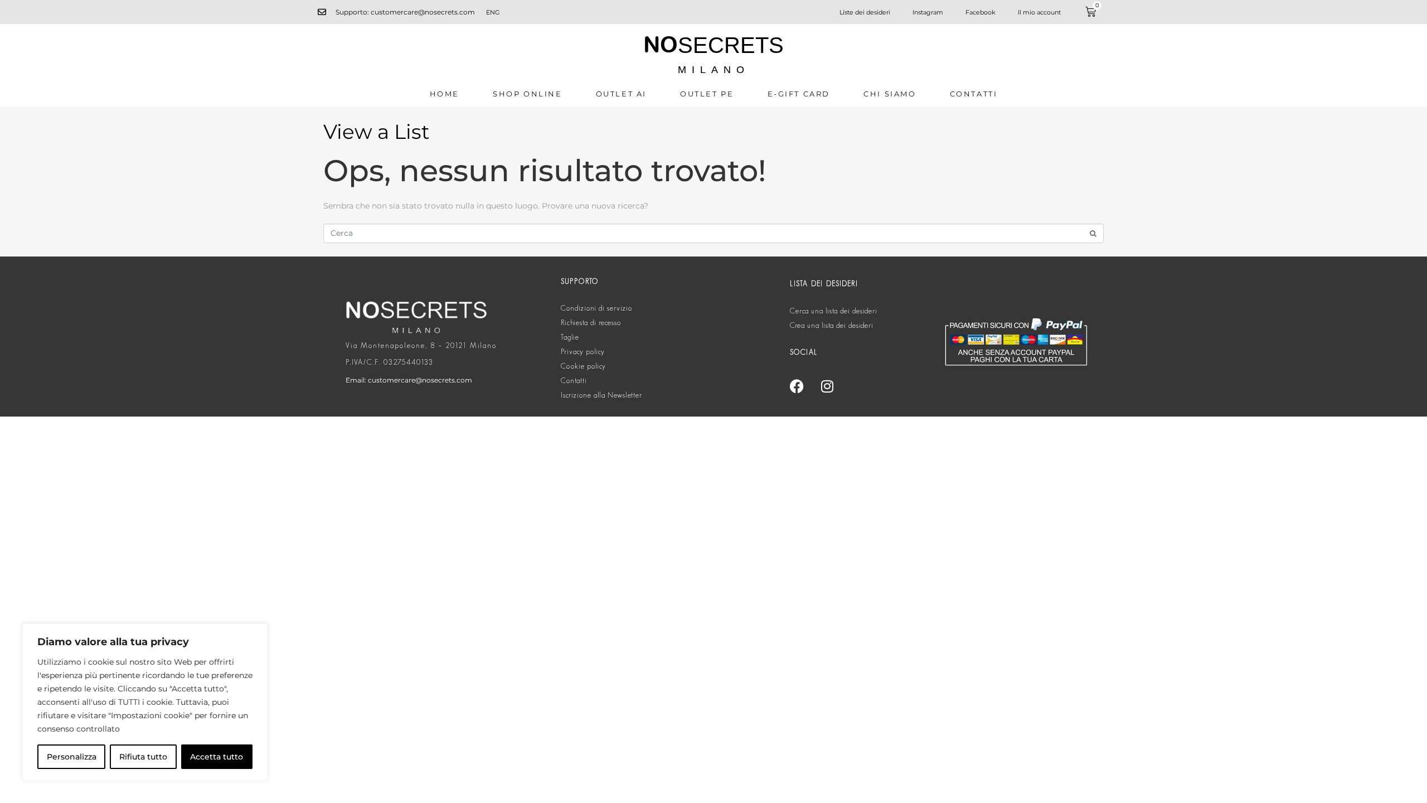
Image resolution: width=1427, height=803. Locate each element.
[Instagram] (827, 386)
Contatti (974, 93)
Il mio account (1039, 12)
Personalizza (71, 757)
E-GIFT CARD (799, 93)
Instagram (927, 12)
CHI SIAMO (889, 93)
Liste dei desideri (864, 12)
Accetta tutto (216, 757)
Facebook (980, 12)
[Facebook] (796, 386)
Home (444, 93)
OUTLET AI (621, 93)
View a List (376, 131)
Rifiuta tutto (143, 757)
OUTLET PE (707, 93)
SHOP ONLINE (527, 93)
